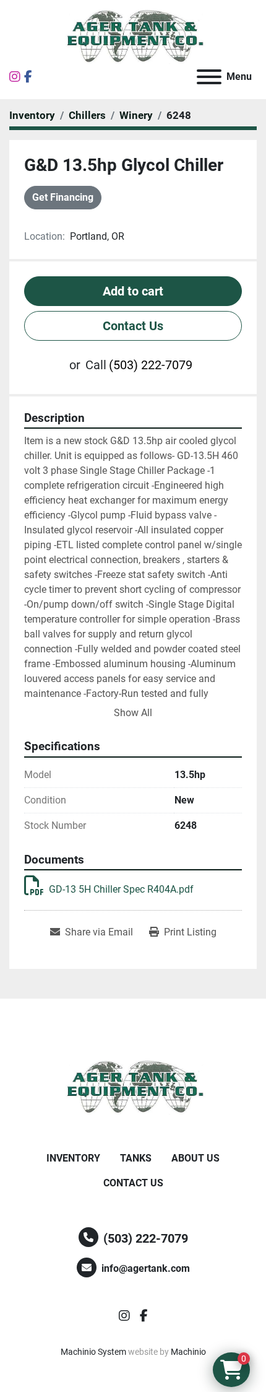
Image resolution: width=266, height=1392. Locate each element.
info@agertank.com (145, 1268)
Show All (133, 713)
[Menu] (209, 76)
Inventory (73, 1158)
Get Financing (62, 197)
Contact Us (133, 325)
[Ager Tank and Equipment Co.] (133, 1087)
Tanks (136, 1158)
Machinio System (93, 1352)
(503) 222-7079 (150, 364)
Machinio (188, 1352)
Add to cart (133, 291)
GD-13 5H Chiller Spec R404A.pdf (121, 889)
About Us (195, 1158)
